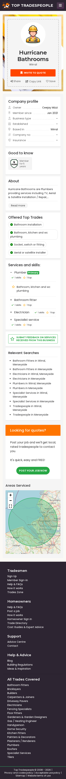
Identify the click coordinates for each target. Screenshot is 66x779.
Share (17, 81)
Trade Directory (17, 623)
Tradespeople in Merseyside (30, 414)
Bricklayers (14, 689)
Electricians (14, 705)
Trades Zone (15, 592)
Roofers (12, 749)
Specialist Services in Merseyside (33, 401)
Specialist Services (19, 753)
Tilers (10, 757)
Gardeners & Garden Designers (27, 717)
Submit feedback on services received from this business (36, 339)
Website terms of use (39, 775)
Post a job (13, 611)
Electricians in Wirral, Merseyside (33, 374)
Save (52, 81)
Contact (12, 646)
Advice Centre (16, 642)
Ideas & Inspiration (19, 669)
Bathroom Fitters (18, 685)
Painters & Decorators (21, 737)
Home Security (16, 729)
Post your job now (33, 470)
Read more (18, 205)
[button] (10, 495)
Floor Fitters (14, 713)
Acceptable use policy (47, 772)
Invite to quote (34, 72)
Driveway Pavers (17, 701)
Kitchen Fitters (16, 733)
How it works (15, 588)
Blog (10, 661)
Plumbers (13, 745)
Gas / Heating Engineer (22, 721)
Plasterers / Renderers (21, 741)
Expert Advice (35, 627)
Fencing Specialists (19, 709)
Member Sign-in (17, 580)
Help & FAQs (15, 584)
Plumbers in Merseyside (28, 388)
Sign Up (12, 576)
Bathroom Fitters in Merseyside (32, 369)
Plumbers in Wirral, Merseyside (32, 383)
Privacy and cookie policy (18, 772)
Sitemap (20, 775)
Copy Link (34, 81)
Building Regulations (20, 665)
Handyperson (15, 725)
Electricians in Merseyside (29, 379)
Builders (12, 693)
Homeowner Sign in (19, 619)
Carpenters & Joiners (20, 697)
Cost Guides (15, 627)
